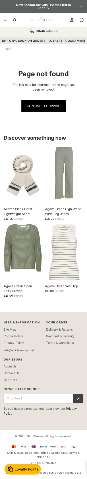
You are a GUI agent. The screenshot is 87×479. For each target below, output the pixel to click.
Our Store (10, 380)
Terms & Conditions (60, 342)
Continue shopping (43, 106)
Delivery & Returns (59, 329)
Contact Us (11, 373)
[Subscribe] (78, 398)
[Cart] (82, 20)
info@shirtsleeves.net (19, 350)
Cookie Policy (13, 336)
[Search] (15, 20)
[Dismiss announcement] (81, 6)
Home (7, 49)
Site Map (10, 329)
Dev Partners (67, 472)
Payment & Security (60, 336)
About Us (10, 366)
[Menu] (5, 20)
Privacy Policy (14, 342)
